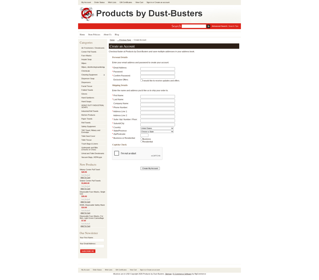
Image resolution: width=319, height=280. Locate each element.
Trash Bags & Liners (89, 144)
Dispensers (86, 82)
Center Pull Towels (88, 52)
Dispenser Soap (87, 79)
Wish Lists (112, 2)
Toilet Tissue (86, 140)
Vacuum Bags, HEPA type (91, 157)
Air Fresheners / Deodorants (93, 48)
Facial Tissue (86, 86)
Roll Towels (86, 123)
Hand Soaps (86, 101)
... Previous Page (124, 40)
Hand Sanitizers (87, 98)
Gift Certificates (126, 2)
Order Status (99, 2)
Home (112, 40)
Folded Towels (87, 90)
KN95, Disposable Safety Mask (92, 205)
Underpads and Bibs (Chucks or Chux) (89, 149)
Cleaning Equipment (88, 75)
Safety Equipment (88, 126)
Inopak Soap (86, 59)
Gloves (84, 94)
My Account (86, 2)
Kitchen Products (88, 115)
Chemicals (85, 71)
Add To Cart (85, 178)
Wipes (83, 63)
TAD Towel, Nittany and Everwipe (90, 131)
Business (147, 139)
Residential (148, 142)
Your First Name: (86, 238)
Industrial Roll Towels (89, 111)
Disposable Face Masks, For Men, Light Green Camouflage (92, 217)
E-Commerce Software (182, 274)
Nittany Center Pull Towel (90, 170)
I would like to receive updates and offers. (161, 81)
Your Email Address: (88, 244)
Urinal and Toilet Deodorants (92, 153)
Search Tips (233, 26)
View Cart (139, 2)
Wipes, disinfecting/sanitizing (92, 67)
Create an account (162, 2)
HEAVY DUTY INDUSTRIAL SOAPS (92, 106)
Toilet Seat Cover (88, 136)
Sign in (149, 2)
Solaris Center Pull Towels (90, 181)
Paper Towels (86, 119)
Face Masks (86, 56)
